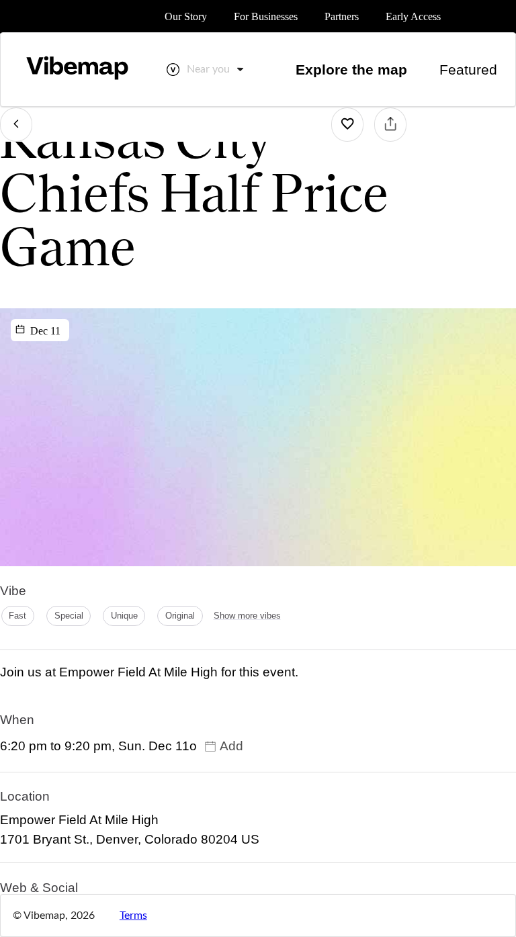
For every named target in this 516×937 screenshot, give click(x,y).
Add (231, 746)
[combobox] (216, 69)
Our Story (186, 16)
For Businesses (266, 16)
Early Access (413, 16)
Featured (468, 69)
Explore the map (351, 69)
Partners (342, 16)
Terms (133, 915)
